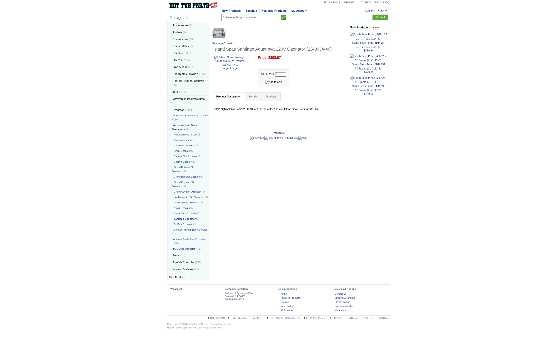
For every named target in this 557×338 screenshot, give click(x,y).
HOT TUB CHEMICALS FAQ (374, 2)
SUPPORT (349, 2)
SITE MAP (354, 318)
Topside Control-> (183, 262)
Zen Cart (227, 324)
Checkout (379, 17)
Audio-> (177, 32)
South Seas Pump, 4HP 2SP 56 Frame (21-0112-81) (369, 66)
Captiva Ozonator (182, 161)
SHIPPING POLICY (316, 318)
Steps (176, 255)
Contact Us (341, 293)
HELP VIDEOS (332, 2)
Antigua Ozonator (182, 140)
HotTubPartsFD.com (197, 324)
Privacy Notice (342, 302)
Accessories (180, 25)
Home (283, 293)
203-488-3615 (236, 299)
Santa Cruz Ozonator (184, 213)
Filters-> (178, 60)
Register (383, 10)
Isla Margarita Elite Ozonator (188, 197)
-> (179, 110)
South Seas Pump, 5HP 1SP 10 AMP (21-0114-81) (369, 44)
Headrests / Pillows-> (186, 74)
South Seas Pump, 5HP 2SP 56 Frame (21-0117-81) (369, 88)
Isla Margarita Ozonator (185, 202)
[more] (375, 27)
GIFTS (368, 318)
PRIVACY (338, 318)
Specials (251, 10)
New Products (231, 10)
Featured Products (274, 10)
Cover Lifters (181, 46)
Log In (369, 10)
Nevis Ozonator (181, 208)
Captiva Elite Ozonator (185, 156)
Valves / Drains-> (183, 269)
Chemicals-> (180, 39)
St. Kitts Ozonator (182, 224)
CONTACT (384, 318)
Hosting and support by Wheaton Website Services (194, 327)
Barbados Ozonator (183, 145)
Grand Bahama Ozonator (186, 176)
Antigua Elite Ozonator (184, 134)
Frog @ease (180, 67)
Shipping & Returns (345, 298)
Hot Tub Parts (217, 318)
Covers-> (178, 53)
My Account (299, 10)
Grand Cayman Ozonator (186, 191)
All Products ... (288, 310)
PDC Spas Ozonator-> (184, 248)
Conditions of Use (344, 306)
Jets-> (176, 92)
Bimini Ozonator (181, 151)
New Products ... (178, 277)
